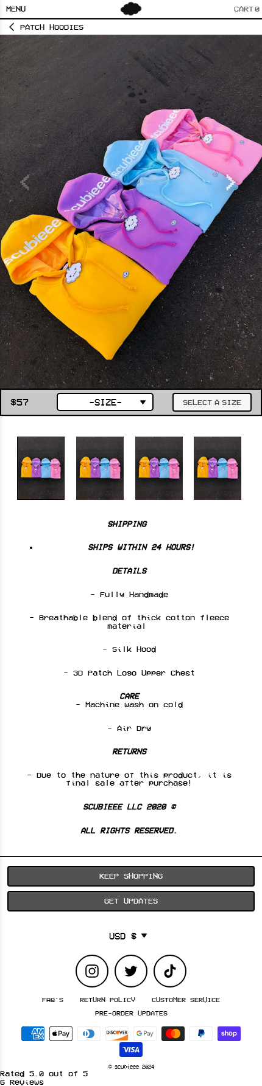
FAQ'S (52, 1000)
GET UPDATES (131, 900)
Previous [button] (27, 176)
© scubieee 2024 (131, 1066)
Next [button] (231, 176)
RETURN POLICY (107, 1000)
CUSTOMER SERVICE (186, 1000)
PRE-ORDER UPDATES (131, 1013)
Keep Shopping (131, 875)
